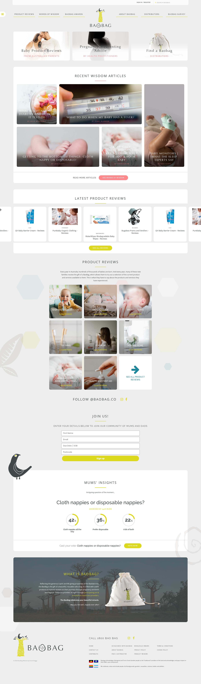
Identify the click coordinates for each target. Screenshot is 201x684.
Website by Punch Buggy (30, 661)
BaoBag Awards (74, 14)
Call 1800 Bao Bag (103, 638)
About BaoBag (127, 14)
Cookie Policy (162, 650)
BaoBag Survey (176, 14)
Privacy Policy (140, 650)
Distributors (151, 14)
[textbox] (168, 2)
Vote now (133, 546)
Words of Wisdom (49, 14)
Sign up (101, 458)
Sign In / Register (143, 2)
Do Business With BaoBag (122, 646)
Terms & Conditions (165, 646)
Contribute (93, 654)
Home (91, 646)
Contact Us (93, 650)
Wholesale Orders (141, 646)
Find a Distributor (119, 654)
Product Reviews (24, 14)
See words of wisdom (113, 178)
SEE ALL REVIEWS (100, 248)
